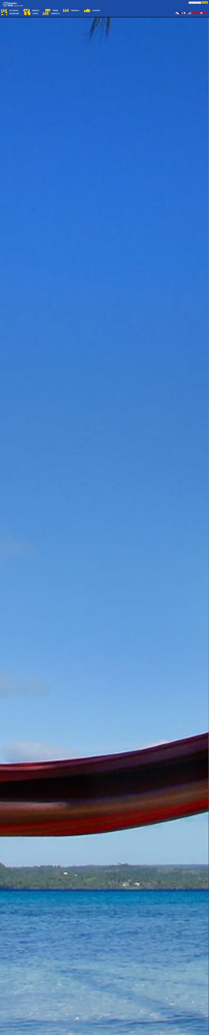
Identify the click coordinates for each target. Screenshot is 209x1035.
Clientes (96, 10)
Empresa (75, 10)
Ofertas (35, 10)
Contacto (55, 13)
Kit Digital (14, 10)
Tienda (55, 10)
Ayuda (35, 13)
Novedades (14, 13)
